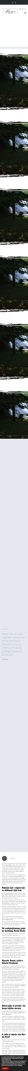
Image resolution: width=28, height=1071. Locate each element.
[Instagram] (15, 2)
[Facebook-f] (12, 2)
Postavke (20, 1065)
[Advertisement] (14, 30)
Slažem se (5, 1068)
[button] (25, 12)
